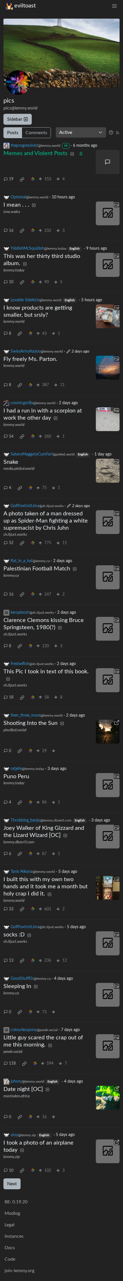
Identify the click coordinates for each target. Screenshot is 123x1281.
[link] (22, 179)
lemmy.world (13, 322)
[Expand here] (108, 214)
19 (11, 179)
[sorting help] (111, 132)
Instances (14, 1236)
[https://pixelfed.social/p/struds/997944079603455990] (108, 732)
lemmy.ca (11, 576)
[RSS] (118, 132)
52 (11, 543)
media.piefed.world (18, 469)
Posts (12, 132)
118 (12, 1063)
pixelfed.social (14, 730)
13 (11, 961)
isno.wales (11, 212)
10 (11, 282)
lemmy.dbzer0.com (18, 842)
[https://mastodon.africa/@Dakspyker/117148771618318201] (108, 1098)
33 (11, 909)
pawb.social (12, 1052)
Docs (10, 1247)
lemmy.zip (11, 1157)
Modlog (12, 1213)
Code (10, 1259)
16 (11, 231)
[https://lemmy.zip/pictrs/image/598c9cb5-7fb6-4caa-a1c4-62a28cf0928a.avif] (108, 1151)
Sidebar (14, 119)
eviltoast (25, 6)
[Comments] (108, 162)
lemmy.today (14, 270)
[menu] (114, 6)
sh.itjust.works (15, 535)
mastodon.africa (16, 1096)
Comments (36, 132)
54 (11, 437)
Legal (10, 1225)
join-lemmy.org (19, 1270)
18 (11, 697)
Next (12, 1184)
